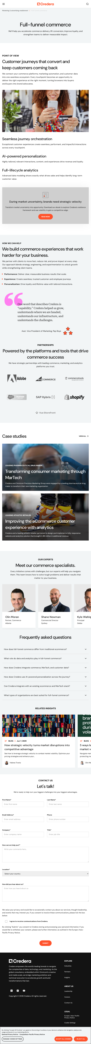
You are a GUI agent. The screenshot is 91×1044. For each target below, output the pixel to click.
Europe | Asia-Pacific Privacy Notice (71, 1017)
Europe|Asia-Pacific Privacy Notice (32, 1034)
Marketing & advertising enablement (15, 11)
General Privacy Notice (10, 1034)
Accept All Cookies (63, 1039)
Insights (67, 977)
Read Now (45, 217)
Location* (6, 869)
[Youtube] (24, 990)
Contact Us (68, 1003)
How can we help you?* (11, 845)
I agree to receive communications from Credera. (29, 921)
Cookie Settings (69, 1023)
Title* (49, 830)
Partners (67, 972)
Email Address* (8, 815)
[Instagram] (17, 990)
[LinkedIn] (11, 990)
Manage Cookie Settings (12, 1039)
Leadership (68, 991)
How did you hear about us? (13, 884)
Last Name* (51, 800)
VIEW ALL (82, 436)
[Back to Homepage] (45, 4)
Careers (67, 997)
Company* (6, 830)
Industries (67, 966)
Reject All (81, 1039)
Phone (49, 815)
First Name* (6, 800)
